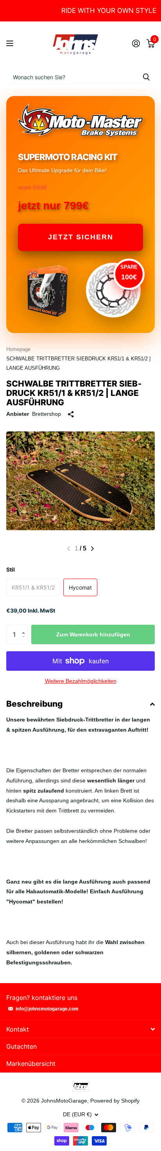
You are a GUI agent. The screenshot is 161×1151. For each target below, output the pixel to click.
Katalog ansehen (10, 43)
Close (80, 1029)
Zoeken (146, 77)
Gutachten (21, 1046)
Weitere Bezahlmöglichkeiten (80, 681)
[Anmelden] (136, 43)
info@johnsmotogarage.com (47, 1009)
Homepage (18, 349)
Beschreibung (34, 704)
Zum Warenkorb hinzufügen (93, 634)
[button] (92, 548)
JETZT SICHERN (80, 237)
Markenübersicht (30, 1063)
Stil (10, 569)
